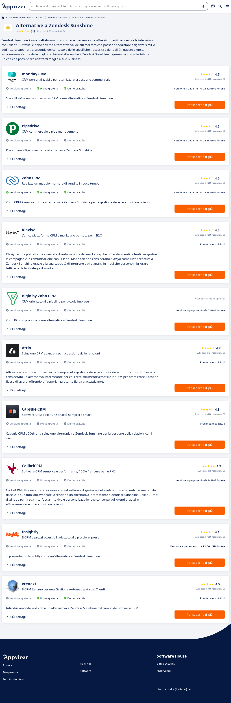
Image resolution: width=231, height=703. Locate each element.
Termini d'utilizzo (13, 679)
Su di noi (85, 663)
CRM (40, 17)
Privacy (7, 665)
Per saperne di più (200, 105)
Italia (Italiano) (177, 689)
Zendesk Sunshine (57, 17)
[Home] (2, 17)
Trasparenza (10, 672)
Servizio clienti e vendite (21, 17)
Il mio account (166, 663)
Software (85, 671)
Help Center (164, 670)
